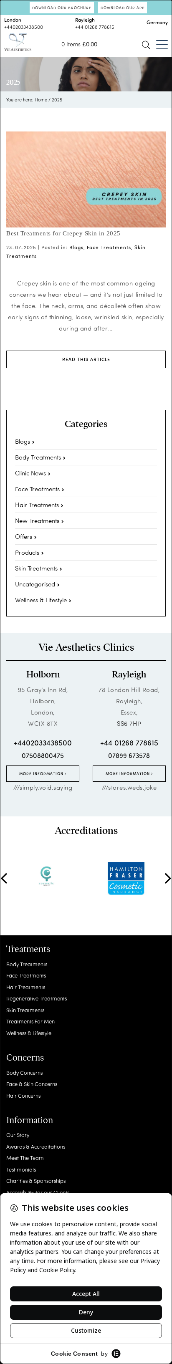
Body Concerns (24, 1072)
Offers (23, 536)
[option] (46, 876)
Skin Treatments (36, 568)
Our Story (17, 1134)
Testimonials (21, 1169)
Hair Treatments (37, 504)
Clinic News (30, 473)
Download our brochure (61, 7)
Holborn (43, 674)
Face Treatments (109, 247)
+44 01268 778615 (94, 26)
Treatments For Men (30, 1021)
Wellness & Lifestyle (41, 600)
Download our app (122, 7)
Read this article (86, 359)
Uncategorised (35, 584)
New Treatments (37, 520)
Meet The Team (25, 1157)
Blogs (76, 247)
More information (42, 773)
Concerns (25, 1057)
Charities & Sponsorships (36, 1180)
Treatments (28, 949)
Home (41, 99)
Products (27, 552)
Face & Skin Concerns (31, 1083)
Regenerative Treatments (36, 998)
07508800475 (43, 755)
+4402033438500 (23, 26)
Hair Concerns (23, 1095)
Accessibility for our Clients (37, 1192)
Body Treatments (38, 457)
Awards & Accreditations (35, 1146)
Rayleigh (129, 674)
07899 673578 (129, 755)
